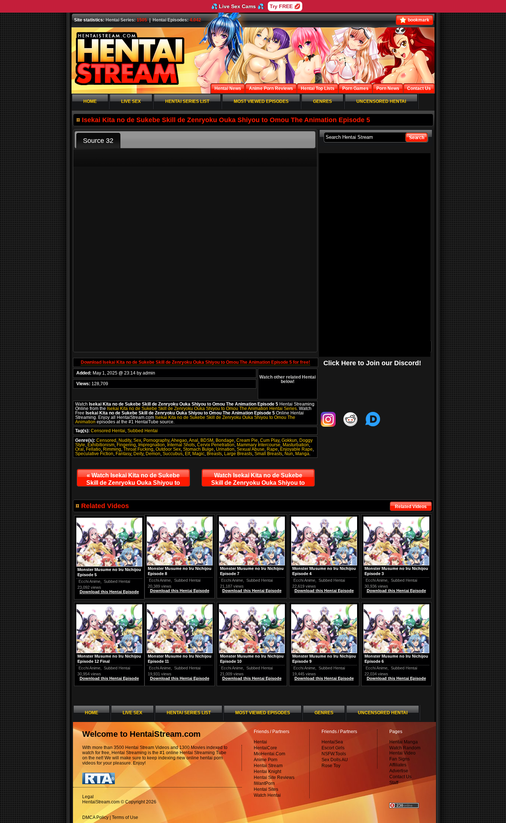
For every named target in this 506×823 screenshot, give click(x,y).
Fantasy (123, 453)
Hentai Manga (403, 742)
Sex (137, 440)
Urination (225, 449)
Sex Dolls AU (335, 759)
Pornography (156, 440)
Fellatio (93, 449)
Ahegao (179, 440)
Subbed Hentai (142, 430)
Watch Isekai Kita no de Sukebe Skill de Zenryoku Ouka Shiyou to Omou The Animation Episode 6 (258, 480)
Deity (138, 453)
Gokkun (289, 440)
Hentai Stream (268, 765)
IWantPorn (264, 783)
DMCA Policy (95, 817)
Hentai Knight (267, 771)
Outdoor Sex (168, 449)
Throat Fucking (138, 449)
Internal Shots (181, 444)
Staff (393, 782)
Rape (272, 449)
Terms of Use (125, 817)
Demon (153, 453)
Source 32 (98, 140)
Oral (79, 449)
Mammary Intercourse (258, 444)
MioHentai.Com (269, 753)
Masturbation (296, 444)
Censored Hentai (108, 430)
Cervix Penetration (215, 444)
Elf (187, 453)
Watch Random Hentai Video (404, 750)
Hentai (260, 742)
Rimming (112, 449)
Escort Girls (333, 747)
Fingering (126, 444)
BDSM (206, 440)
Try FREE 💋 (285, 6)
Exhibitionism (100, 444)
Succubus (173, 453)
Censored (106, 440)
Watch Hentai (267, 795)
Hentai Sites (266, 789)
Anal (193, 440)
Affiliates (397, 764)
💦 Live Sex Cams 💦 (237, 6)
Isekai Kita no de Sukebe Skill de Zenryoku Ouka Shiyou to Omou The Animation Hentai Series (202, 408)
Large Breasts (238, 453)
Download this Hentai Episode (396, 590)
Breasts (214, 453)
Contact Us (400, 776)
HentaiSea (332, 742)
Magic (198, 453)
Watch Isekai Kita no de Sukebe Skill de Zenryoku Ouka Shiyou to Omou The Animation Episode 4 (133, 480)
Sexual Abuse (250, 449)
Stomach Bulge (198, 449)
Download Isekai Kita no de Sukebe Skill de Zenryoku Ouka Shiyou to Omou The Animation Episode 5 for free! (195, 362)
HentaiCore (265, 747)
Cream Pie (247, 440)
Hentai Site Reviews (274, 777)
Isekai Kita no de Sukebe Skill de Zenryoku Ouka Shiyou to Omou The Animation (185, 419)
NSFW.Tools (334, 753)
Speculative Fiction (94, 453)
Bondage (225, 440)
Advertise (398, 770)
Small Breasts (268, 453)
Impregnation (151, 444)
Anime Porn (265, 759)
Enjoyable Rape (296, 449)
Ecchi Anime (376, 580)
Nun (288, 453)
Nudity (125, 440)
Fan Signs (399, 759)
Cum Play (269, 440)
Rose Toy (331, 765)
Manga (302, 453)
